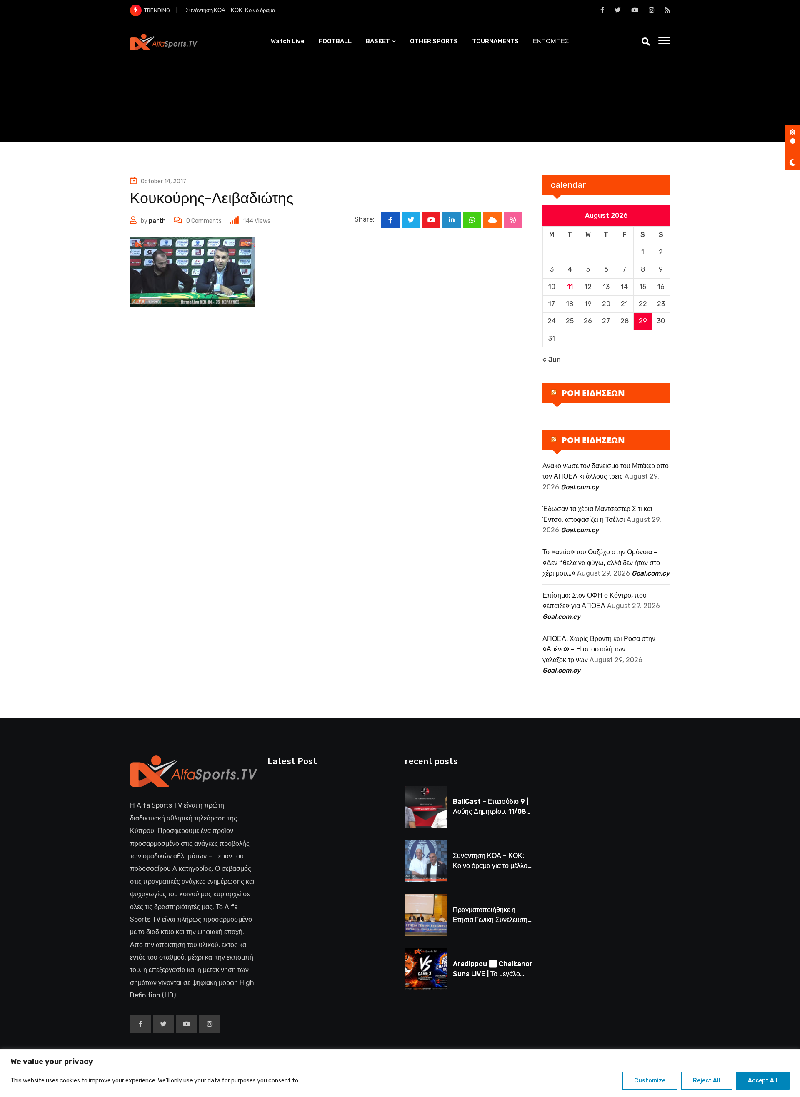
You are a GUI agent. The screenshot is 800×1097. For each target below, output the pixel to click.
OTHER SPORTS (434, 41)
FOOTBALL (335, 41)
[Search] (646, 42)
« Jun (551, 360)
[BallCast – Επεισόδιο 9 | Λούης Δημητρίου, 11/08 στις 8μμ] (426, 807)
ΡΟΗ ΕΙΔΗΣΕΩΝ (593, 393)
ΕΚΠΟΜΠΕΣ (551, 41)
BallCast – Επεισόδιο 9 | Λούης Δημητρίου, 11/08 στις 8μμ (490, 811)
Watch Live (288, 41)
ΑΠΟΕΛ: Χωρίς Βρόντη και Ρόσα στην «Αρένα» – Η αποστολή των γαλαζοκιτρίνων (598, 649)
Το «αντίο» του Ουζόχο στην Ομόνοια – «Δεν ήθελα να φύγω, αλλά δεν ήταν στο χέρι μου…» (601, 562)
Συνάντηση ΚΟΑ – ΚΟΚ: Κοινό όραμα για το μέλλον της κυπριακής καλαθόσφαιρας (285, 10)
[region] (400, 1073)
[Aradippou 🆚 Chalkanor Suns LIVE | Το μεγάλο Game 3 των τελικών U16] (426, 969)
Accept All (763, 1080)
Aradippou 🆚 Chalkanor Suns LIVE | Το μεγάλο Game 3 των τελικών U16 (492, 974)
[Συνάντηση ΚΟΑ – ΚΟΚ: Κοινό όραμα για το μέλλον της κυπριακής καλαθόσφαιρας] (426, 861)
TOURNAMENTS (495, 41)
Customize (649, 1080)
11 (570, 287)
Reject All (706, 1080)
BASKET (378, 41)
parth (157, 220)
